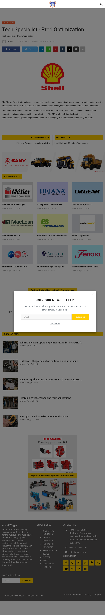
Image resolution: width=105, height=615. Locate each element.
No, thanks (55, 323)
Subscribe (80, 317)
